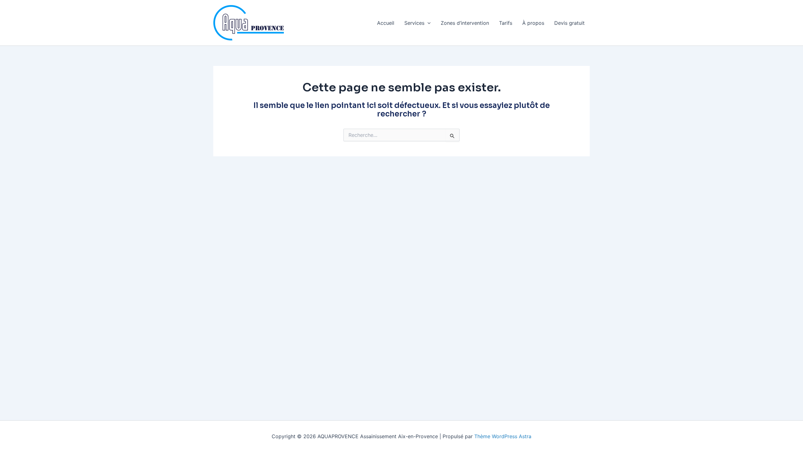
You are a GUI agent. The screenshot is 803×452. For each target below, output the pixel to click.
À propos (533, 23)
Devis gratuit (569, 23)
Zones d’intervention (465, 23)
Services (414, 23)
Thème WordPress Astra (502, 436)
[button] (427, 22)
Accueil (385, 23)
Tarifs (505, 23)
